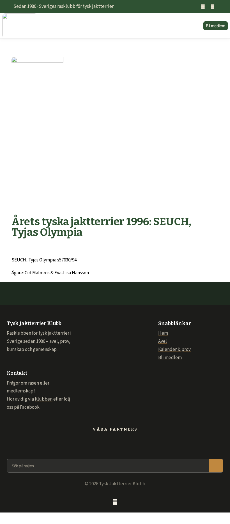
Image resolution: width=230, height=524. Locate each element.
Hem (163, 333)
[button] (120, 25)
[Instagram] (212, 7)
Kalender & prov (174, 349)
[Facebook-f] (203, 7)
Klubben (43, 399)
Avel (162, 341)
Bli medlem (170, 357)
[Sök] (216, 465)
